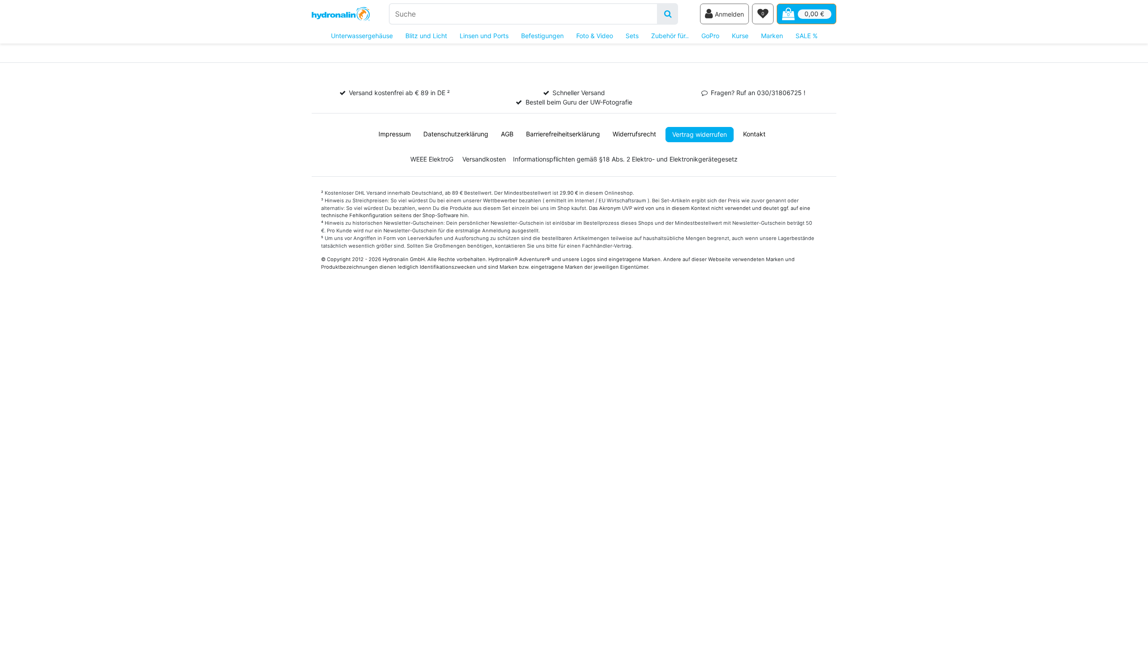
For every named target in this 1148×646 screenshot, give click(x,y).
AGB (507, 134)
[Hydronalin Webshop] (341, 14)
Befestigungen (542, 35)
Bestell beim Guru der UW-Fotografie (579, 102)
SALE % (807, 35)
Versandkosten (484, 159)
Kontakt (754, 134)
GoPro (710, 35)
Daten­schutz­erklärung (455, 134)
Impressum (394, 134)
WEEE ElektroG (431, 159)
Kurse (740, 35)
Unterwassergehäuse (362, 35)
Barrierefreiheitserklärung (563, 134)
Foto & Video (594, 35)
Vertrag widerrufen (699, 134)
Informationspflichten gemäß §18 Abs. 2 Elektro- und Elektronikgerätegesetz (625, 159)
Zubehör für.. (670, 35)
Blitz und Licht (426, 35)
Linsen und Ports (484, 35)
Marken (772, 35)
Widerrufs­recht (634, 134)
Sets (632, 35)
